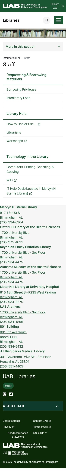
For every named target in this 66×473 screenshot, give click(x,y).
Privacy (8, 427)
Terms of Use (42, 427)
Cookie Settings (11, 421)
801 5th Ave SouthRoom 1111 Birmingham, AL (13, 337)
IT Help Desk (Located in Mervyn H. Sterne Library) (31, 192)
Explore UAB (55, 5)
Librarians (14, 132)
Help (8, 386)
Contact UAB (42, 421)
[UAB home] (25, 6)
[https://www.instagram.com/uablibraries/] (4, 394)
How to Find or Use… (29, 125)
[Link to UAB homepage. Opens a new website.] (25, 445)
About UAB (13, 406)
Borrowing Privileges (21, 89)
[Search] (47, 20)
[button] (33, 46)
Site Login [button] (39, 433)
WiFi (17, 181)
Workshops (22, 142)
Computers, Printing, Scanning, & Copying (30, 169)
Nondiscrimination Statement (18, 434)
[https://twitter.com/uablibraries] (11, 394)
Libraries (11, 20)
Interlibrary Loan (18, 98)
